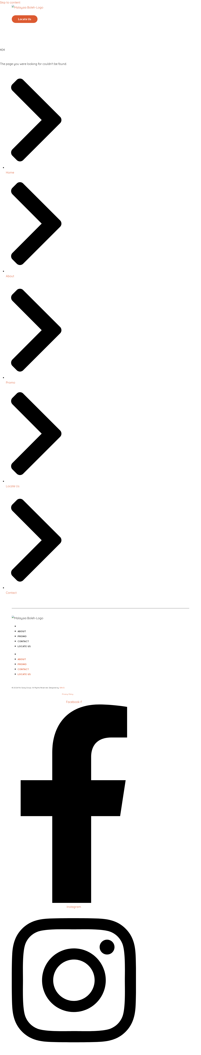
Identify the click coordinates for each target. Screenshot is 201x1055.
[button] (25, 19)
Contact (27, 14)
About (26, 11)
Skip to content (10, 2)
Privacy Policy (67, 694)
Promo (26, 13)
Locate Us (24, 646)
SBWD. (62, 688)
